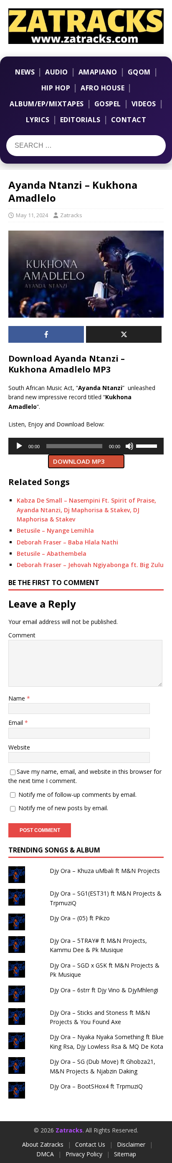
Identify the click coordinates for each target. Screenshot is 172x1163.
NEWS (25, 72)
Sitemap (125, 1154)
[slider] (147, 445)
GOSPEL (107, 103)
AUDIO (56, 72)
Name (17, 698)
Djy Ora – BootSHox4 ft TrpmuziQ (96, 1086)
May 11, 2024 (32, 215)
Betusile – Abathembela (51, 553)
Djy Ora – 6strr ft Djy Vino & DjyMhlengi (104, 990)
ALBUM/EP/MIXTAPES (47, 103)
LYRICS (38, 119)
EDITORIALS (80, 119)
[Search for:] (58, 145)
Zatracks (71, 215)
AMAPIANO (97, 72)
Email (16, 723)
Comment (21, 635)
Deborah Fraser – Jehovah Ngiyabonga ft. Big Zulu (90, 565)
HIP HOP (56, 87)
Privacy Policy (84, 1154)
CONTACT (129, 119)
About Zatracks (42, 1144)
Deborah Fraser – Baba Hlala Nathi (67, 542)
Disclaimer (131, 1144)
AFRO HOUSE (102, 87)
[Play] (19, 446)
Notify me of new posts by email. (63, 808)
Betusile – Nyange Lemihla (55, 530)
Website (19, 747)
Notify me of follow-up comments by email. (77, 794)
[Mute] (129, 446)
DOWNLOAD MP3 (79, 461)
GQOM (139, 72)
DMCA (45, 1154)
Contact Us (90, 1144)
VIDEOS (144, 103)
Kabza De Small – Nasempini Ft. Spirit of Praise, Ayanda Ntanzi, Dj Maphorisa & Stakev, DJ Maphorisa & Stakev (86, 509)
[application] (86, 446)
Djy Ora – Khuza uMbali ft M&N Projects (105, 871)
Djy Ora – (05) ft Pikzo (80, 918)
